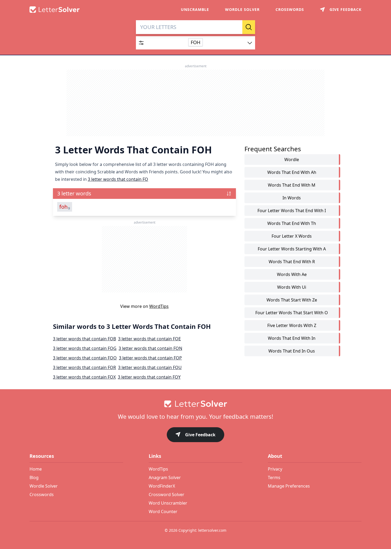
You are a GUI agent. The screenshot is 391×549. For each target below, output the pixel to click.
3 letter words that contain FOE (149, 339)
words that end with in (291, 338)
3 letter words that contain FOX (84, 377)
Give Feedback (200, 435)
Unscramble (195, 9)
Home (36, 469)
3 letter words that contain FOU (150, 367)
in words (291, 198)
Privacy (275, 469)
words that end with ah (291, 172)
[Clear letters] (236, 27)
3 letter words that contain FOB (84, 339)
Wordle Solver (242, 9)
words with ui (291, 287)
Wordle (291, 159)
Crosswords (290, 9)
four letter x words (292, 236)
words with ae (292, 274)
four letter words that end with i (291, 210)
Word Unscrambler (168, 503)
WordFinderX (162, 486)
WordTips (159, 306)
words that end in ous (291, 351)
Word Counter (163, 511)
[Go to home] (195, 404)
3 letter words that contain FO (118, 179)
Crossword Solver (166, 494)
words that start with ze (292, 300)
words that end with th (291, 223)
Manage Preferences (289, 486)
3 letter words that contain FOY (149, 377)
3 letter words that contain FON (150, 348)
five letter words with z (291, 325)
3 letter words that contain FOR (84, 367)
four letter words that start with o (291, 313)
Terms (274, 477)
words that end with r (292, 262)
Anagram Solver (165, 477)
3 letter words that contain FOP (150, 358)
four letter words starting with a (292, 249)
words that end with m (291, 185)
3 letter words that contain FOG (85, 348)
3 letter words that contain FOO (85, 358)
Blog (34, 477)
